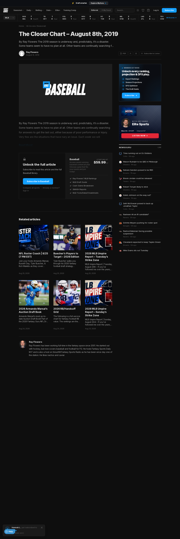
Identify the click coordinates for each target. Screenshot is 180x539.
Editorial (94, 10)
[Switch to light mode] (138, 10)
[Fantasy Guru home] (5, 10)
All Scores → (171, 18)
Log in (156, 10)
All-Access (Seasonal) (36, 26)
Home (21, 26)
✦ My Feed (106, 10)
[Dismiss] (41, 527)
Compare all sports (31, 188)
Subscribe (169, 10)
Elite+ (57, 10)
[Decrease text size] (130, 53)
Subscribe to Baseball (38, 181)
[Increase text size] (136, 53)
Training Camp (69, 10)
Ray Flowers (32, 52)
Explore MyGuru (98, 3)
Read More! (26, 144)
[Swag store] (143, 10)
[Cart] (148, 10)
